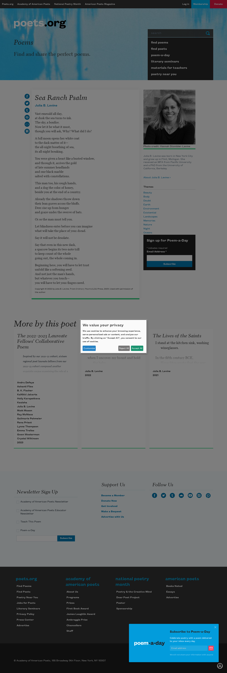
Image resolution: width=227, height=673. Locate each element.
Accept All (137, 348)
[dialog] (113, 336)
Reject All (124, 348)
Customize (89, 348)
